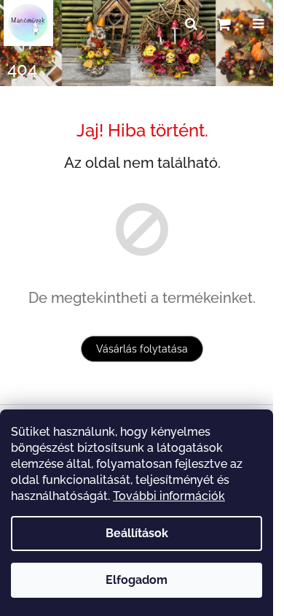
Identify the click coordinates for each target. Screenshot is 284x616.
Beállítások (137, 533)
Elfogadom (136, 580)
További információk (169, 496)
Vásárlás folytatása (142, 349)
